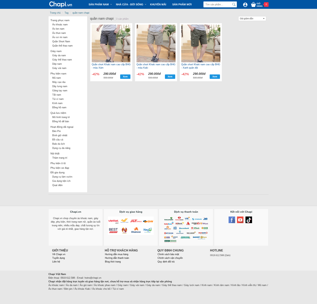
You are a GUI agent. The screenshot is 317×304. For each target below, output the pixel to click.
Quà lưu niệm (58, 112)
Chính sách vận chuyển (170, 258)
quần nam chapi (80, 12)
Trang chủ (55, 12)
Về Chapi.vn (58, 254)
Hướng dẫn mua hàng (116, 254)
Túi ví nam (58, 99)
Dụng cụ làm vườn (62, 176)
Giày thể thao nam (62, 59)
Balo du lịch (58, 143)
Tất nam (56, 94)
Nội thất (54, 153)
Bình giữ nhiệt (59, 135)
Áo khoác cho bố (101, 288)
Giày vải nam (59, 68)
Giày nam (56, 51)
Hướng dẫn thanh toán (117, 258)
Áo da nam (72, 285)
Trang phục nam (60, 20)
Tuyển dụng (58, 258)
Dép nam (57, 63)
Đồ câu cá (57, 139)
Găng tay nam (59, 90)
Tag (66, 12)
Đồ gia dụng (57, 172)
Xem (125, 76)
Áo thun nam (59, 33)
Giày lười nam (191, 285)
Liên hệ (56, 261)
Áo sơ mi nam (60, 37)
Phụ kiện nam (58, 73)
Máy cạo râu (58, 82)
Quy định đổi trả (166, 261)
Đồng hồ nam (59, 107)
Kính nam (57, 103)
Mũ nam (56, 77)
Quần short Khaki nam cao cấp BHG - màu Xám (111, 66)
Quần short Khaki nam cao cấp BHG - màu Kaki (155, 66)
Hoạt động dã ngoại (61, 126)
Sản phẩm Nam (99, 4)
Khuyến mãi (158, 4)
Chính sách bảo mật (168, 254)
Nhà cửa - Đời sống (129, 4)
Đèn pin (68, 288)
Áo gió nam (86, 285)
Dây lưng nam (59, 86)
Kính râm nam (221, 285)
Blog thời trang (113, 261)
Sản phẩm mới (182, 4)
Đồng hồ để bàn (60, 121)
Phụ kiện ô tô (58, 163)
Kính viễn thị (249, 285)
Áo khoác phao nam (104, 285)
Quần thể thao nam (62, 45)
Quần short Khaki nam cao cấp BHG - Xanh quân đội (200, 66)
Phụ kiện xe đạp (59, 167)
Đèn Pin (56, 131)
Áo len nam (58, 28)
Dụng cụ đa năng (61, 148)
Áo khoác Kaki (82, 288)
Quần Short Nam (61, 41)
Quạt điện (57, 185)
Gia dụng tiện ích (61, 181)
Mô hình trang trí (61, 117)
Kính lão (235, 285)
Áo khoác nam (60, 24)
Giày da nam (59, 55)
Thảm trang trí (59, 157)
